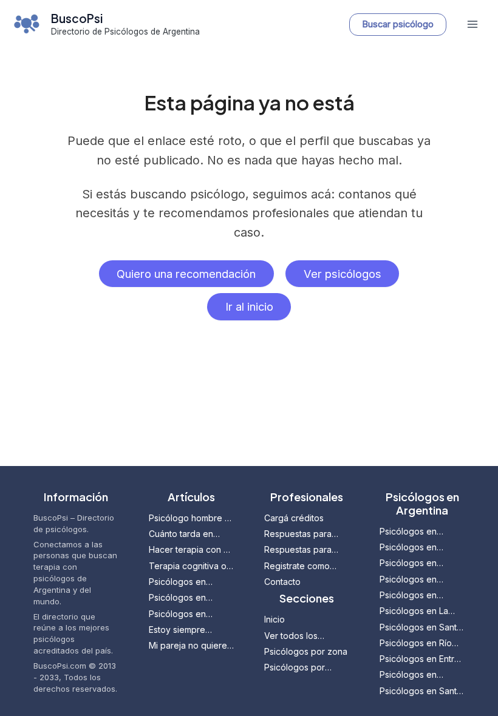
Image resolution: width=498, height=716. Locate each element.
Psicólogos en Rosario (408, 580)
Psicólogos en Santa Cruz (421, 691)
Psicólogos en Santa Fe (421, 627)
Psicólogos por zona (305, 651)
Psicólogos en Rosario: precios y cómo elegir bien (185, 582)
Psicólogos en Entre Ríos (420, 659)
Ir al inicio (249, 306)
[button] (397, 24)
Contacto (282, 581)
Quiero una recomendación (186, 273)
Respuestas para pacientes (298, 550)
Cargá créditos (294, 518)
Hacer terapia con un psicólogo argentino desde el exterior (191, 550)
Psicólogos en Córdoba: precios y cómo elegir (188, 614)
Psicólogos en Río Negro (416, 643)
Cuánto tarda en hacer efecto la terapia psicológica (187, 534)
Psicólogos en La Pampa (414, 611)
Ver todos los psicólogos (291, 636)
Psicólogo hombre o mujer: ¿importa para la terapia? (189, 518)
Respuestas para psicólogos (298, 534)
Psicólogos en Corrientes (408, 675)
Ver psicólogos (342, 273)
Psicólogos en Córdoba (408, 563)
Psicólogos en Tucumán (408, 595)
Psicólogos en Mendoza (408, 532)
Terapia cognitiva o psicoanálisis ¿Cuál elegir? (188, 566)
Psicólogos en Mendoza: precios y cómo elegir (189, 598)
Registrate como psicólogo (297, 566)
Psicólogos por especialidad (294, 668)
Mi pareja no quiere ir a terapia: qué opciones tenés (188, 646)
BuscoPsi (77, 18)
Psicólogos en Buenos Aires (408, 547)
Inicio (274, 619)
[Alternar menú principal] (472, 24)
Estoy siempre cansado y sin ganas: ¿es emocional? (191, 630)
